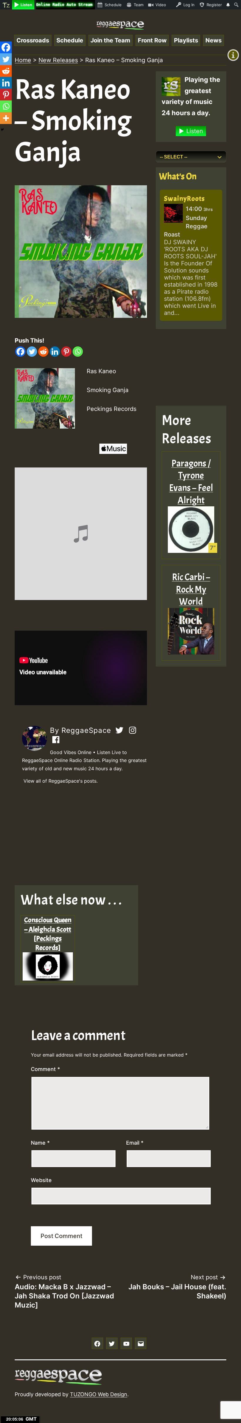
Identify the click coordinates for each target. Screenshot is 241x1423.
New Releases (58, 60)
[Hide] (2, 129)
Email (134, 1143)
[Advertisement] (81, 835)
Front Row (152, 40)
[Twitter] (32, 351)
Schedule (69, 40)
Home (23, 60)
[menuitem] (6, 4)
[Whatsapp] (78, 351)
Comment (45, 1069)
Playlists (186, 40)
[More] (6, 118)
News (213, 40)
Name (40, 1143)
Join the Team (110, 40)
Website (41, 1180)
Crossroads (32, 40)
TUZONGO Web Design (98, 1394)
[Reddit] (43, 351)
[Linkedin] (55, 351)
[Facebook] (20, 351)
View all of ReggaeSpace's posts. (61, 781)
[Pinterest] (66, 351)
